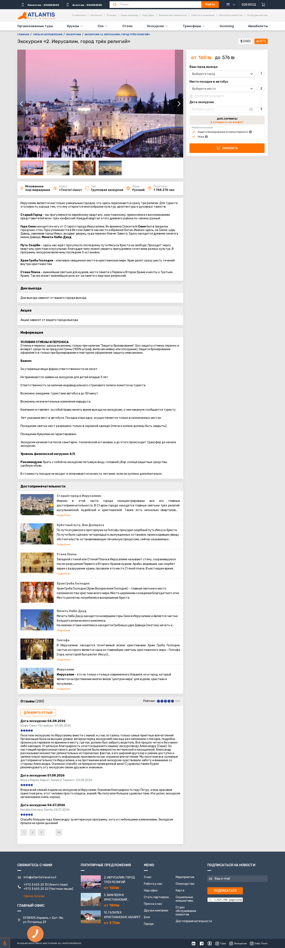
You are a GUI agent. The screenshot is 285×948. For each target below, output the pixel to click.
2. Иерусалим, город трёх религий (119, 880)
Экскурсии (155, 26)
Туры (223, 943)
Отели (127, 26)
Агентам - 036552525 (87, 5)
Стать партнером (156, 897)
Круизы (73, 26)
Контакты (96, 15)
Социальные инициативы (184, 899)
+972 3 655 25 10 (36, 884)
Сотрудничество (257, 15)
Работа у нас (153, 884)
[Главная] (36, 15)
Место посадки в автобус (208, 81)
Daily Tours (261, 943)
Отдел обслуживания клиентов (186, 911)
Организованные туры (35, 26)
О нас (147, 877)
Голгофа (63, 640)
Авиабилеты (258, 26)
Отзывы (111, 15)
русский (233, 4)
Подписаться (225, 890)
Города (149, 924)
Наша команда (129, 15)
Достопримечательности (194, 921)
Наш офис (148, 15)
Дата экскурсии (201, 102)
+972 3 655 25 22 (36, 889)
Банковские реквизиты (173, 15)
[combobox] (222, 74)
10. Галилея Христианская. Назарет (122, 915)
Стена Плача (67, 554)
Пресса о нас (153, 904)
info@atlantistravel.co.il (40, 877)
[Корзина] (263, 4)
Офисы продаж (34, 896)
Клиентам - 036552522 (43, 5)
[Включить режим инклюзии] (5, 943)
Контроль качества (231, 15)
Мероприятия (185, 877)
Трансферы (192, 26)
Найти (210, 4)
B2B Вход (249, 4)
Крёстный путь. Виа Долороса (80, 525)
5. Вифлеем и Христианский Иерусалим (115, 897)
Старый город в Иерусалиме (79, 496)
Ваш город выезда (203, 67)
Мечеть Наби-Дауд (71, 611)
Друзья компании (156, 910)
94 (59, 832)
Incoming (227, 26)
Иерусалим (65, 669)
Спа (100, 26)
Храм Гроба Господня (73, 583)
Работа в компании (203, 15)
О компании (79, 15)
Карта (180, 890)
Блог (147, 917)
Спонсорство (185, 884)
